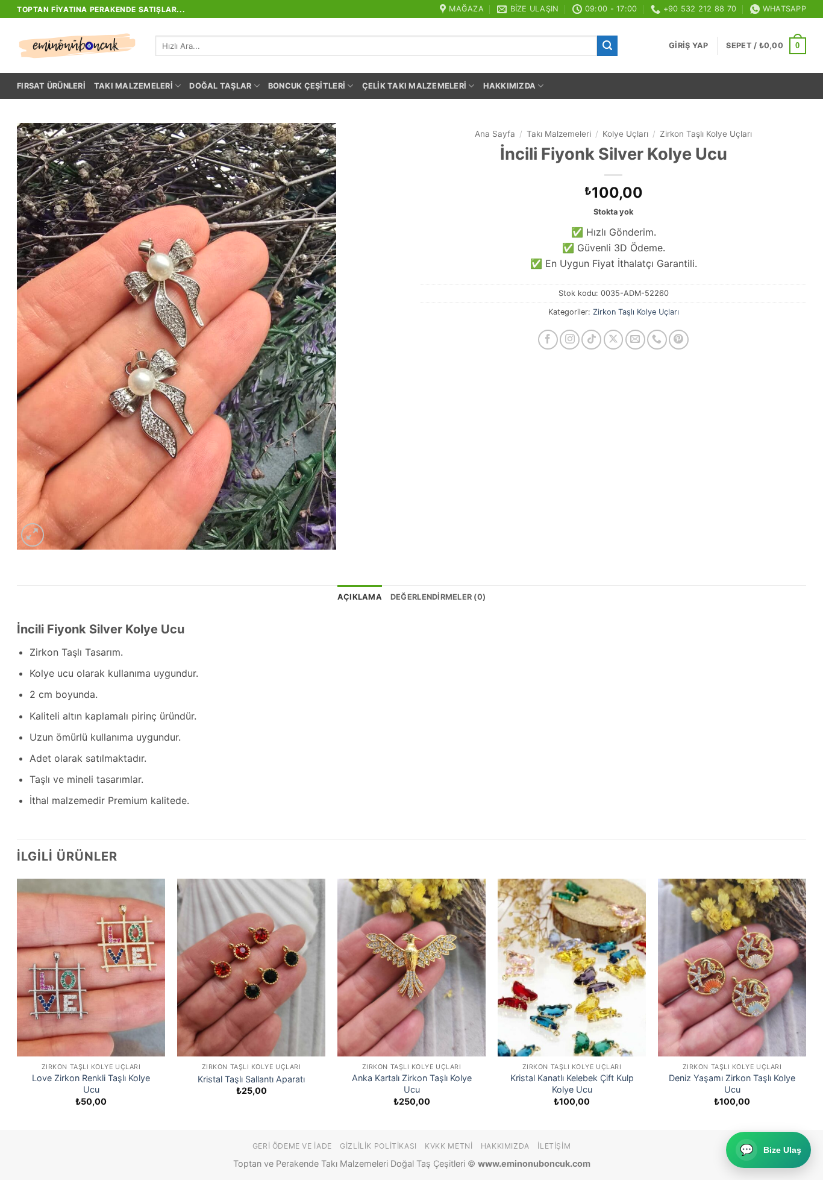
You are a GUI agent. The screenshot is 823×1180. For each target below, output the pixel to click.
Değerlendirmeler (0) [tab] (438, 596)
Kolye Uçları (625, 134)
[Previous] (17, 1003)
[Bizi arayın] (657, 340)
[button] (688, 46)
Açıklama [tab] (359, 596)
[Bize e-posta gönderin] (635, 340)
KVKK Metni (448, 1145)
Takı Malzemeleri (133, 85)
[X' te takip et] (614, 340)
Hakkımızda (509, 85)
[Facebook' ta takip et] (548, 340)
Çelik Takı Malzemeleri (414, 85)
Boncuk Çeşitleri (306, 85)
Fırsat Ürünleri (51, 85)
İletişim (554, 1145)
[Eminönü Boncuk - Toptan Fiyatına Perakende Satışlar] (77, 46)
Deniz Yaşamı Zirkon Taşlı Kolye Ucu (732, 1083)
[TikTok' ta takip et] (591, 340)
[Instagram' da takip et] (570, 340)
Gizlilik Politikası (378, 1145)
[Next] (805, 1003)
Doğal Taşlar (220, 85)
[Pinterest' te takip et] (679, 340)
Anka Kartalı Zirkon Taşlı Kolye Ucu (412, 1083)
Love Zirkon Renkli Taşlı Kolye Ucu (91, 1083)
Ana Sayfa (495, 134)
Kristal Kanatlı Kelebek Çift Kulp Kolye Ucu (572, 1083)
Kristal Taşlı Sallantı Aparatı (251, 1079)
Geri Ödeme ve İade (292, 1145)
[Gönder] (607, 46)
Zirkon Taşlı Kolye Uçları (706, 134)
